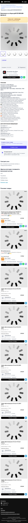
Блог (2, 508)
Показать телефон (11, 77)
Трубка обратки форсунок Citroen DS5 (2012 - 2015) (11, 289)
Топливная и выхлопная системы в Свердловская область (11, 7)
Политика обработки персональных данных (10, 514)
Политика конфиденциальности (8, 512)
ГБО (2, 173)
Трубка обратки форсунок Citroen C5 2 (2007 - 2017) (11, 404)
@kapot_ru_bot (5, 504)
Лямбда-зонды (4, 180)
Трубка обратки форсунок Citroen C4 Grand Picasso (10, 442)
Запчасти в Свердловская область (8, 5)
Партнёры (3, 510)
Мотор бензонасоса (5, 250)
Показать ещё (4, 182)
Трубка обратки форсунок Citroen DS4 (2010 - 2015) (11, 328)
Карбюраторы (4, 178)
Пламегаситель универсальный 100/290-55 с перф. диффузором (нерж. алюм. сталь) (11, 212)
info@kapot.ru (5, 503)
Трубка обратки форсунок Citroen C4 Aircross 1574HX (11, 480)
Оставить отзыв (14, 147)
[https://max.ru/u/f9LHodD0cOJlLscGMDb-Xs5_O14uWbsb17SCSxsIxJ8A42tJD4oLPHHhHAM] (26, 226)
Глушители (3, 175)
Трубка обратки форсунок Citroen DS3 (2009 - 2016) (11, 366)
